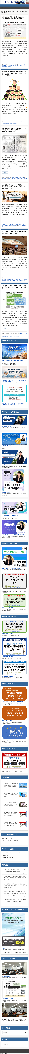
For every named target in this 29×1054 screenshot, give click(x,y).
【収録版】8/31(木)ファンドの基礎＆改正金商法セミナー (13, 534)
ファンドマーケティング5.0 (7, 590)
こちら (9, 842)
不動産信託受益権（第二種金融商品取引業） (18, 65)
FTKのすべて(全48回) (6, 426)
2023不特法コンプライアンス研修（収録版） (11, 568)
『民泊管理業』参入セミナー (8, 998)
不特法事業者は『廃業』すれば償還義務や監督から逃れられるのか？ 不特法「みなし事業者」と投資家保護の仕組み (15, 885)
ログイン (6, 1044)
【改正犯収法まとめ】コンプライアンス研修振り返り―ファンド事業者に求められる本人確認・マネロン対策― (15, 878)
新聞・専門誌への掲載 (19, 179)
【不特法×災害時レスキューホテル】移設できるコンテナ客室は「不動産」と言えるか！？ (15, 900)
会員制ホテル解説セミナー (7, 492)
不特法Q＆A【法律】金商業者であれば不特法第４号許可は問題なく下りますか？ (11, 814)
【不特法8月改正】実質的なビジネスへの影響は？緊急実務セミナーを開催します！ (14, 870)
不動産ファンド (6, 65)
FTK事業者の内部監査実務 (7, 676)
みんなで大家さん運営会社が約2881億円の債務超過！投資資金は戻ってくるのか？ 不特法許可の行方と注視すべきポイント (15, 893)
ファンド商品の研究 (15, 177)
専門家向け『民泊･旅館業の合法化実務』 (10, 1018)
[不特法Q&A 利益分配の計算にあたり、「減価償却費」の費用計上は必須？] (14, 31)
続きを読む (5, 59)
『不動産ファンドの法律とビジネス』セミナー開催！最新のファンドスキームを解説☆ (14, 287)
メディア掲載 (21, 177)
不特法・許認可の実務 (11, 179)
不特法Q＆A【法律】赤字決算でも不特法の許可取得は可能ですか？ (11, 795)
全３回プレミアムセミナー (7, 464)
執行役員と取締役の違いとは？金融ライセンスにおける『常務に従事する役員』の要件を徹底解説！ (14, 73)
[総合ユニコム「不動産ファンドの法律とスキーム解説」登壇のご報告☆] (14, 246)
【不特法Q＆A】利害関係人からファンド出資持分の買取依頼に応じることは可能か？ (11, 785)
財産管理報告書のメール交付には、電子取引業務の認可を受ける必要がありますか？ (10, 824)
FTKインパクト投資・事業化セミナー (9, 607)
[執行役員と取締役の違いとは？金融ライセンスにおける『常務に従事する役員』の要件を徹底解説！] (14, 90)
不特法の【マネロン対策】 (7, 720)
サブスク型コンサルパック (7, 769)
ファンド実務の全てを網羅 (7, 740)
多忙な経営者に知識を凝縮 (7, 656)
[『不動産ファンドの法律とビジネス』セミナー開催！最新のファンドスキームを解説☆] (14, 301)
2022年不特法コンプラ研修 (7, 633)
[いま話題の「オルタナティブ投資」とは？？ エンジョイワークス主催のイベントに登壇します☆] (14, 197)
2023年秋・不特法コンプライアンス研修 (10, 515)
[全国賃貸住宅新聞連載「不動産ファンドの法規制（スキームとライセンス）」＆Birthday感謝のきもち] (14, 144)
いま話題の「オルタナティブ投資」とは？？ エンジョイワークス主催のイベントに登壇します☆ (14, 186)
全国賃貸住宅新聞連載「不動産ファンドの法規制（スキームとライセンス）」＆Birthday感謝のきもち (14, 130)
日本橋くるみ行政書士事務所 (14, 2)
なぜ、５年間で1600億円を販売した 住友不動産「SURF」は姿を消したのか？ (10, 804)
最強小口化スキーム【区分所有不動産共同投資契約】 (12, 701)
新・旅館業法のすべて (6, 976)
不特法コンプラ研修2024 (7, 445)
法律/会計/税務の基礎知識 (6, 66)
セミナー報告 (21, 277)
